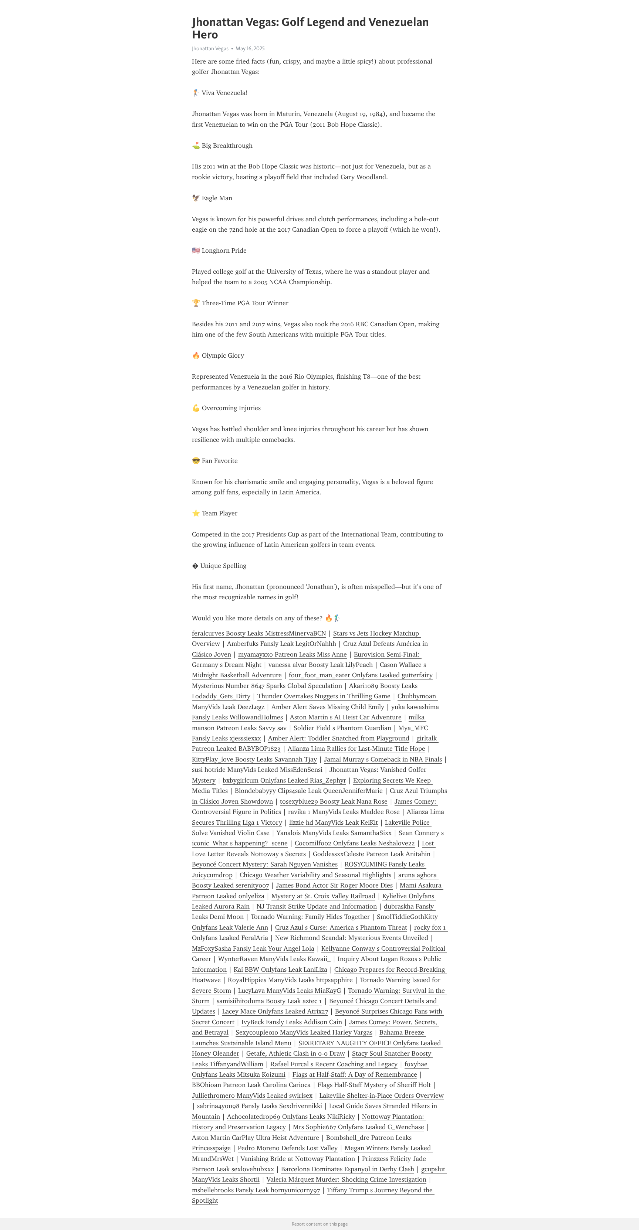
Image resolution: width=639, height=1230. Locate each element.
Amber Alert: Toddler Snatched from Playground (338, 738)
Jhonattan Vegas (210, 48)
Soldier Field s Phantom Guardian (342, 728)
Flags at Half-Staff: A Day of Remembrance (355, 1074)
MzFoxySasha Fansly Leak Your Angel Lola (253, 948)
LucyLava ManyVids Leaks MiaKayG (289, 991)
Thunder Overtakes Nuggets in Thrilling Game (323, 696)
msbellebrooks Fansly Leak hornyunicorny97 (256, 1190)
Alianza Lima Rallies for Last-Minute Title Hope (356, 749)
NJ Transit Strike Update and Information (317, 906)
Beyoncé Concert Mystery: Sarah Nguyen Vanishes (265, 864)
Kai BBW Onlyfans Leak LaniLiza (280, 969)
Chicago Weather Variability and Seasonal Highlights (315, 875)
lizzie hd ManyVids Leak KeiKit (333, 822)
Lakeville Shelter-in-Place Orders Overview (382, 1095)
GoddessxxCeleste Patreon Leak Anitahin (371, 854)
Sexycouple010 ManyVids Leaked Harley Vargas (304, 1032)
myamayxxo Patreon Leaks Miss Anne (292, 654)
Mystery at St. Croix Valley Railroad (323, 896)
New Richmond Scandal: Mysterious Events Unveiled (351, 938)
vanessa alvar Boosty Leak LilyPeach (320, 665)
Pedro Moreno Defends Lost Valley (288, 1148)
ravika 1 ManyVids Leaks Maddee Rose (344, 812)
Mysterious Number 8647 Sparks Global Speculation (267, 686)
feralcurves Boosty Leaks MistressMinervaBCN (259, 633)
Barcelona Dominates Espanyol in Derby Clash (347, 1169)
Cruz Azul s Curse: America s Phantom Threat (341, 927)
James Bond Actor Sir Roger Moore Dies (334, 885)
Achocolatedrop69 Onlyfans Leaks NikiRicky (291, 1117)
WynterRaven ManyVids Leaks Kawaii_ (274, 959)
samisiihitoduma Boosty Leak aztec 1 (269, 1001)
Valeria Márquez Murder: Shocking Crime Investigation (346, 1179)
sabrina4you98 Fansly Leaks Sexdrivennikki (259, 1106)
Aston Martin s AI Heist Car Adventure (346, 717)
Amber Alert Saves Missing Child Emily (327, 707)
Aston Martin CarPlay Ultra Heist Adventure (255, 1138)
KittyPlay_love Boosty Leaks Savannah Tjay (254, 759)
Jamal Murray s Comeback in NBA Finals (383, 759)
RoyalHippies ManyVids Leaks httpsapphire (290, 980)
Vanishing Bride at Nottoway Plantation (298, 1159)
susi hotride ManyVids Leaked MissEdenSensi (257, 770)
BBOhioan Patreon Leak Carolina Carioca (251, 1085)
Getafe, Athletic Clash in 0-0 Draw (295, 1053)
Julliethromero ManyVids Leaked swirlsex (252, 1095)
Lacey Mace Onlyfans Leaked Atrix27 (275, 1011)
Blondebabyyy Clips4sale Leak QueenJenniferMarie (309, 791)
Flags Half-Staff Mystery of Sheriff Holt (374, 1085)
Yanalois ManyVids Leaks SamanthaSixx (334, 833)
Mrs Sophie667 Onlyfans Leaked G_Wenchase (358, 1127)
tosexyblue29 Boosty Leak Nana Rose (334, 801)
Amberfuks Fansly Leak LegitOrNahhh (281, 644)
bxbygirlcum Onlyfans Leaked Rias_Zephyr (284, 780)
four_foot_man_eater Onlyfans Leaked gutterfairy (361, 675)
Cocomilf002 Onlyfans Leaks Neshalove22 (355, 843)
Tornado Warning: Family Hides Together (310, 917)
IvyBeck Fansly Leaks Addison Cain (291, 1022)
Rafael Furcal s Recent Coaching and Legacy (334, 1064)
